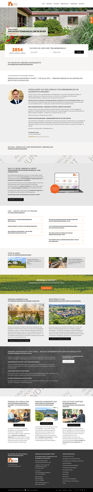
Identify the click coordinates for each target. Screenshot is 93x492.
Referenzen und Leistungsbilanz (69, 478)
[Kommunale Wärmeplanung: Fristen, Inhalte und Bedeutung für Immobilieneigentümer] (58, 262)
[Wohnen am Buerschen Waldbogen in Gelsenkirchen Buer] (17, 262)
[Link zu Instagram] (77, 490)
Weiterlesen (29, 263)
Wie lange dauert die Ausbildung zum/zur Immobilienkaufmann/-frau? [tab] (61, 233)
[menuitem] (43, 3)
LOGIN (64, 483)
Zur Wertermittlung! (46, 423)
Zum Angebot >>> (13, 33)
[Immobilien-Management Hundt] (13, 3)
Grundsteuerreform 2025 (68, 456)
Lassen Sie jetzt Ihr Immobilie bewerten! (60, 338)
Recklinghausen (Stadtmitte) (42, 472)
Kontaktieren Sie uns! (74, 425)
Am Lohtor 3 (38, 470)
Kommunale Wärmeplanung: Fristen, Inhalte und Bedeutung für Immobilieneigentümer (75, 261)
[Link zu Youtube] (82, 490)
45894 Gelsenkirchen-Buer (41, 466)
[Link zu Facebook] (75, 490)
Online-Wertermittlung (67, 469)
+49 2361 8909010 (41, 474)
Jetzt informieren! (19, 425)
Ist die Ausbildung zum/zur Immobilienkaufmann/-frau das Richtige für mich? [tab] (63, 227)
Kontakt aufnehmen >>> (44, 482)
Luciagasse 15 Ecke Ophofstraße (42, 465)
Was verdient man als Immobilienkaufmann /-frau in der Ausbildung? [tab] (64, 240)
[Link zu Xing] (84, 490)
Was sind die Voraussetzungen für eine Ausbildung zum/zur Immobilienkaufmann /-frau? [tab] (63, 220)
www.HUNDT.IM (41, 484)
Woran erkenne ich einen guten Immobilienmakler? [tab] (22, 226)
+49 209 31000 (40, 468)
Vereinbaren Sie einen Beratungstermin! (19, 340)
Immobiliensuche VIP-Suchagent (69, 467)
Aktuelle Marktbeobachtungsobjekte (70, 465)
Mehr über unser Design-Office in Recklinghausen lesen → (41, 128)
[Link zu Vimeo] (80, 490)
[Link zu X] (79, 490)
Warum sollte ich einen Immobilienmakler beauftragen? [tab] (20, 220)
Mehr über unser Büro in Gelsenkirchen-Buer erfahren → (40, 115)
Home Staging (66, 472)
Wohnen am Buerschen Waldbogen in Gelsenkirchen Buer (34, 261)
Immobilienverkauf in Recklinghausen (71, 481)
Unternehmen (66, 476)
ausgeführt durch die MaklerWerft (32, 490)
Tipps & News (65, 474)
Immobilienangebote (67, 463)
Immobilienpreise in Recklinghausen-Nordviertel (73, 461)
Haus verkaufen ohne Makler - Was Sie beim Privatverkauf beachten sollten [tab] (20, 232)
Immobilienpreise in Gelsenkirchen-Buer (71, 458)
